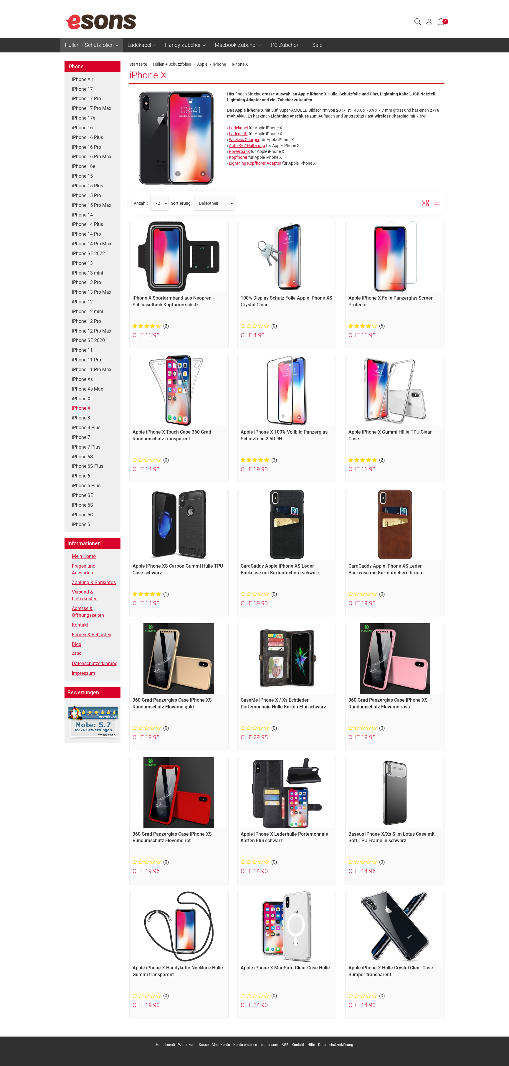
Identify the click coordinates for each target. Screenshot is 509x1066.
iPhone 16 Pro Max (91, 156)
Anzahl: (141, 203)
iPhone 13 (82, 263)
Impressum (83, 673)
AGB (76, 654)
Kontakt (80, 625)
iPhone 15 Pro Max (91, 205)
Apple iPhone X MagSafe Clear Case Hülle (285, 968)
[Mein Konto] (429, 23)
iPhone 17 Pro (86, 98)
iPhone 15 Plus (87, 186)
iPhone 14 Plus (87, 224)
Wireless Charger (244, 139)
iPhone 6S (82, 457)
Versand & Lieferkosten (84, 595)
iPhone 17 (82, 89)
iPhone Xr (82, 398)
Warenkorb (187, 1045)
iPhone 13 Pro (86, 282)
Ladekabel (139, 45)
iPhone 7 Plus (86, 447)
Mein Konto (84, 556)
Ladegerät (238, 133)
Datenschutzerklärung (95, 663)
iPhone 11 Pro (86, 360)
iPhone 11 (82, 350)
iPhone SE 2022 (88, 253)
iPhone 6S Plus (87, 466)
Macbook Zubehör (236, 45)
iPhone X (147, 75)
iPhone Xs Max (87, 389)
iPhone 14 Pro (86, 234)
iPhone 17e (83, 118)
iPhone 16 (82, 127)
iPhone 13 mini (87, 273)
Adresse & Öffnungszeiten (88, 612)
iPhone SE (82, 495)
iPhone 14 (82, 215)
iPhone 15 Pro (86, 195)
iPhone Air (82, 79)
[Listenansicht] (436, 203)
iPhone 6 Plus (86, 485)
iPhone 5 (81, 524)
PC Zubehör (284, 45)
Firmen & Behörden (91, 634)
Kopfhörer (238, 157)
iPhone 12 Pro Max (91, 331)
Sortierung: (181, 203)
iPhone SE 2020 (88, 340)
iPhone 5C (82, 515)
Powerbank (239, 151)
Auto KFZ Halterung (247, 145)
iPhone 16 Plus (87, 137)
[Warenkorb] (440, 22)
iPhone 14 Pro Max (91, 244)
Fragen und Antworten (83, 569)
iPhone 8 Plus (86, 427)
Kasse (204, 1045)
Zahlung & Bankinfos (94, 582)
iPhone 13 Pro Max (91, 292)
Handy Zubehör (183, 45)
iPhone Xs (82, 379)
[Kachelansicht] (425, 203)
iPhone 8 (81, 418)
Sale (317, 45)
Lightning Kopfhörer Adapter (255, 163)
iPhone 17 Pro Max (91, 108)
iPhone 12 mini (87, 311)
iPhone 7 (81, 437)
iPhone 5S (82, 505)
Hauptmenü (165, 1045)
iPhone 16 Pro (86, 147)
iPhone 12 (82, 302)
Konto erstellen (245, 1045)
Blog (76, 644)
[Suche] (417, 22)
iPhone (75, 66)
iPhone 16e (83, 166)
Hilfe (311, 1045)
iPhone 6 (81, 476)
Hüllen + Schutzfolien (89, 45)
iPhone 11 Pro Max (91, 369)
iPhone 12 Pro (86, 321)
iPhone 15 (82, 176)
